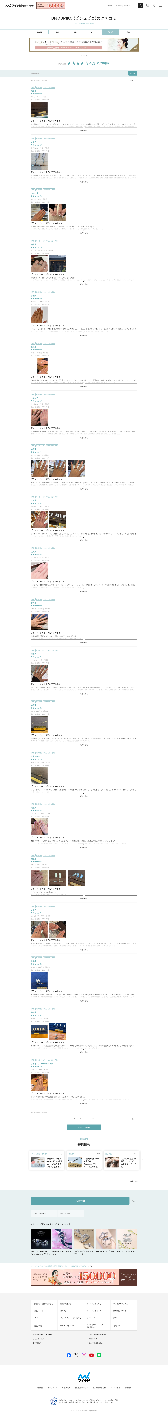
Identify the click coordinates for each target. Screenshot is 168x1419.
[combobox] (122, 5)
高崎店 (33, 1012)
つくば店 (34, 193)
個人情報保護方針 (99, 1388)
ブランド (66, 1266)
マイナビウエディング (38, 1266)
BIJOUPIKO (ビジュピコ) (79, 1266)
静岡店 (33, 603)
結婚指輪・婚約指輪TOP (54, 1266)
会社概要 (39, 1388)
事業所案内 (66, 1388)
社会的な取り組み (81, 1388)
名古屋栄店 (35, 756)
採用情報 (128, 1388)
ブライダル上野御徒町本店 (42, 1063)
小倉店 (33, 295)
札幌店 (33, 961)
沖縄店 (33, 654)
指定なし (132, 80)
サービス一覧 (52, 1388)
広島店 (33, 551)
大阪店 (33, 142)
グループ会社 (115, 1388)
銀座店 (33, 347)
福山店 (33, 91)
